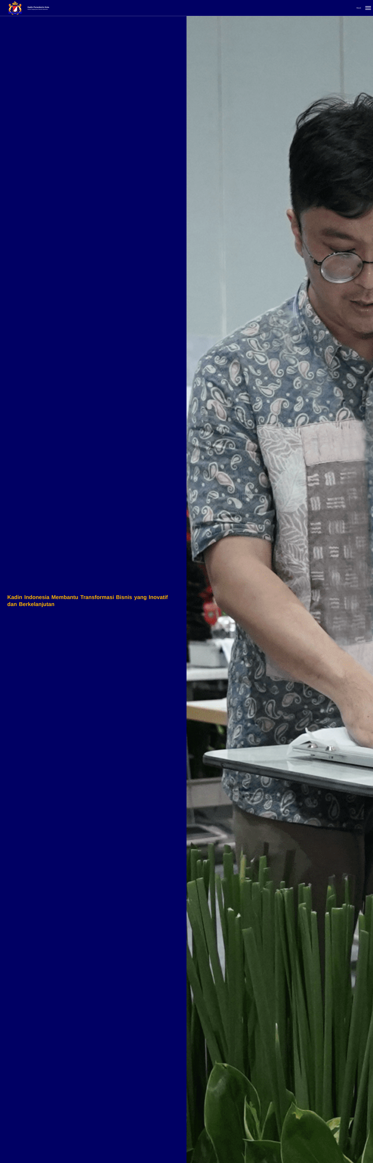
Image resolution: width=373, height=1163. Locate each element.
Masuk (358, 8)
